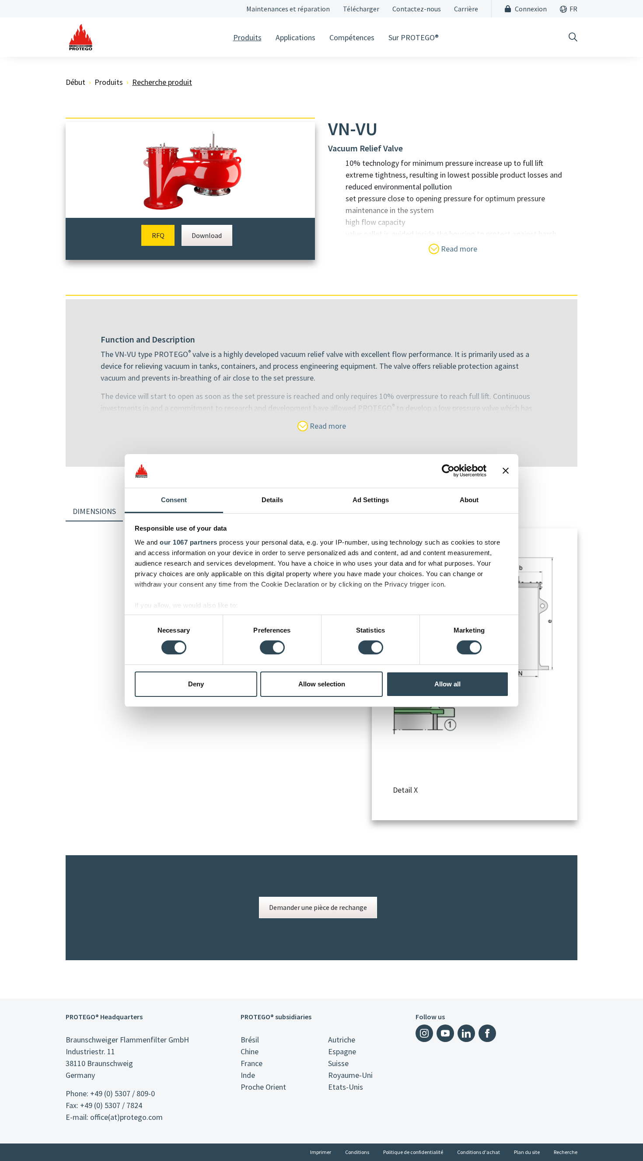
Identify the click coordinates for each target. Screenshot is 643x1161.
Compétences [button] (351, 37)
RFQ (158, 235)
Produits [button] (247, 37)
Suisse (338, 1063)
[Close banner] (506, 471)
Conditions (357, 1152)
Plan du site (527, 1152)
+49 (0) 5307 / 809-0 (122, 1093)
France (251, 1063)
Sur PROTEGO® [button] (413, 37)
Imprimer (320, 1152)
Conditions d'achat (478, 1152)
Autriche (341, 1040)
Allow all (447, 684)
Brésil (250, 1040)
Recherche (565, 1152)
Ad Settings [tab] (371, 500)
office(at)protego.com (126, 1117)
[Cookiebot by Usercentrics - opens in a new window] (448, 470)
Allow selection (321, 684)
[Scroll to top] (618, 1136)
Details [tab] (272, 500)
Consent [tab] (174, 500)
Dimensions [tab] (94, 511)
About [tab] (469, 500)
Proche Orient (263, 1087)
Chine (250, 1051)
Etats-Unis (345, 1087)
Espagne (342, 1051)
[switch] (272, 647)
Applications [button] (295, 37)
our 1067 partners (188, 542)
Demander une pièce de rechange (318, 907)
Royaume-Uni (350, 1075)
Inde (248, 1075)
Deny (196, 684)
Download (207, 235)
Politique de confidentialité (413, 1152)
